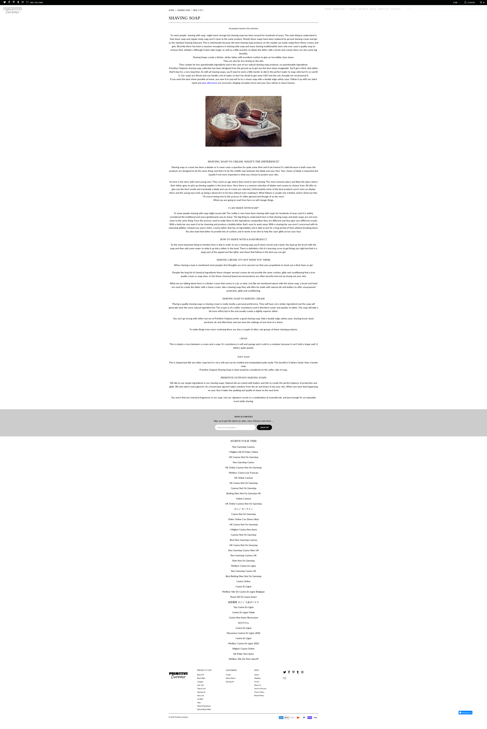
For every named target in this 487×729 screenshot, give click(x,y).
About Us (383, 9)
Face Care (200, 696)
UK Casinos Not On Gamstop (243, 457)
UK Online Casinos (243, 478)
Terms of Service (260, 689)
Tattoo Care (201, 689)
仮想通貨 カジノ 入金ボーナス (243, 602)
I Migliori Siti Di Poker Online (243, 452)
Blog (373, 9)
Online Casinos (243, 499)
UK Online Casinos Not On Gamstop (243, 468)
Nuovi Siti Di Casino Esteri (243, 597)
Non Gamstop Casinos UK (243, 555)
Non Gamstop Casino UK (243, 571)
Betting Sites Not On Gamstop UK (243, 493)
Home (328, 9)
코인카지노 (243, 623)
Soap (199, 703)
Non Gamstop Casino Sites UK (243, 550)
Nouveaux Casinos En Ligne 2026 (243, 633)
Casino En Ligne (243, 587)
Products (339, 9)
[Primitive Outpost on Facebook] (9, 2)
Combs (228, 675)
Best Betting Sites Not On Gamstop (243, 576)
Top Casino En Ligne (243, 607)
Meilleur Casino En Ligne (243, 566)
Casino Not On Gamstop (243, 514)
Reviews (363, 9)
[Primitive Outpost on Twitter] (4, 2)
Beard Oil (200, 675)
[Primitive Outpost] (40, 11)
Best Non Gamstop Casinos (243, 540)
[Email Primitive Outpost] (27, 2)
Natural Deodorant (204, 706)
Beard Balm (201, 678)
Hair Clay (200, 685)
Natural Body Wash (204, 709)
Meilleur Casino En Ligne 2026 (243, 644)
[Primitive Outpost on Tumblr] (18, 2)
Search (256, 675)
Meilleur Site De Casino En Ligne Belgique (243, 592)
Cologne (200, 682)
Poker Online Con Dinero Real (243, 519)
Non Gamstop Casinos (243, 447)
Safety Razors (231, 678)
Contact (395, 9)
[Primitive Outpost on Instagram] (22, 2)
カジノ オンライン (243, 509)
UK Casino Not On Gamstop (243, 483)
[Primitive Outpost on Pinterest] (13, 2)
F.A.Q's (353, 9)
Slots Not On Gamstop (243, 561)
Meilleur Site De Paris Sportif (243, 659)
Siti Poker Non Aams (243, 654)
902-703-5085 (36, 3)
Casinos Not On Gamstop (243, 488)
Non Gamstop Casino (243, 462)
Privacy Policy (259, 692)
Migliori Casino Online (243, 649)
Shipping (257, 678)
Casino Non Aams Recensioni (243, 618)
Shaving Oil (201, 692)
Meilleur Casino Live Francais (243, 473)
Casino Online (243, 581)
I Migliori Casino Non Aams (243, 530)
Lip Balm (200, 699)
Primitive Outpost (181, 717)
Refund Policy (259, 696)
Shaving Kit (230, 682)
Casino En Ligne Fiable (243, 612)
